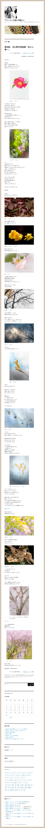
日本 (6, 787)
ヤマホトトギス (28, 674)
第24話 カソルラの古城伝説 (12, 735)
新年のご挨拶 (8, 734)
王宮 (18, 787)
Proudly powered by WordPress (20, 824)
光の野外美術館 (18, 674)
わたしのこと (13, 674)
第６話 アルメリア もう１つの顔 (13, 801)
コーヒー (12, 777)
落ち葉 (16, 790)
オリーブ (13, 775)
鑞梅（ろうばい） (11, 677)
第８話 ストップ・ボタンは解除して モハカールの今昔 (18, 810)
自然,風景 (23, 674)
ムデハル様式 (14, 782)
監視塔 (22, 787)
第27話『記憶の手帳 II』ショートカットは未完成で (16, 729)
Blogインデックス (27, 53)
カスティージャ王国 (20, 775)
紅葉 (26, 787)
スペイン (17, 777)
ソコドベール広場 (8, 780)
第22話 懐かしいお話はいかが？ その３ (15, 738)
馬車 (24, 790)
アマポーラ (7, 772)
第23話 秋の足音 (9, 737)
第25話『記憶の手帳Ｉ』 (11, 732)
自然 (6, 790)
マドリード (7, 782)
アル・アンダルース (21, 772)
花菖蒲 (11, 790)
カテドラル (28, 775)
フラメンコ (29, 780)
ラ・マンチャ (25, 782)
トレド (19, 780)
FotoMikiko (25, 801)
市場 (26, 785)
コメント (16, 677)
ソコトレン (22, 777)
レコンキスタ (8, 785)
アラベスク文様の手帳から (15, 20)
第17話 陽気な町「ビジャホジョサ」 (14, 806)
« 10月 (10, 717)
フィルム (24, 780)
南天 (13, 785)
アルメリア (13, 772)
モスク (19, 782)
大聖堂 (22, 785)
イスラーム (7, 775)
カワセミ (7, 777)
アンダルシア (29, 772)
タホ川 (15, 780)
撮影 (29, 785)
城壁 (18, 785)
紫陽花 (7, 677)
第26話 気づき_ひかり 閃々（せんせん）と (15, 730)
